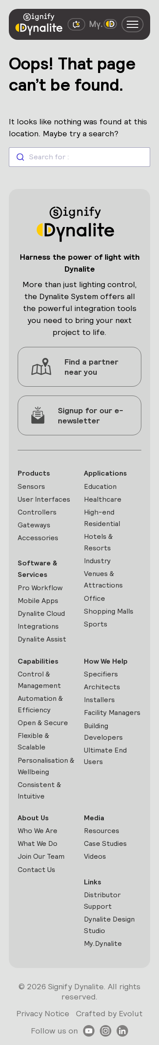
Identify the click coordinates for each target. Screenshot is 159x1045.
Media (94, 817)
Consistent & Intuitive (39, 790)
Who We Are (37, 830)
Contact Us (36, 869)
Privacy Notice (42, 1013)
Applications (105, 473)
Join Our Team (41, 856)
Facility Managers (112, 712)
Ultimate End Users (105, 755)
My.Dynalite (103, 943)
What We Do (37, 843)
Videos (95, 856)
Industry (97, 560)
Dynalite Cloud (41, 613)
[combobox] (79, 157)
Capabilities (38, 661)
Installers (99, 699)
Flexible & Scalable (33, 741)
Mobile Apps (38, 600)
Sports (95, 624)
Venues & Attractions (103, 579)
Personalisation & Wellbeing (46, 766)
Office (94, 598)
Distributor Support (102, 900)
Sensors (31, 486)
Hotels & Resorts (98, 542)
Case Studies (105, 843)
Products (34, 473)
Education (100, 486)
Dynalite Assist (42, 639)
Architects (102, 687)
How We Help (106, 661)
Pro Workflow (40, 587)
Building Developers (103, 731)
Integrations (38, 626)
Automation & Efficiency (40, 704)
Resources (101, 830)
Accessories (38, 537)
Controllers (37, 512)
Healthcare (102, 499)
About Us (33, 817)
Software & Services (37, 568)
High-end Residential (102, 517)
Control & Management (39, 679)
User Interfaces (44, 499)
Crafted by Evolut (109, 1013)
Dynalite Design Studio (109, 924)
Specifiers (101, 674)
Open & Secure (43, 722)
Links (92, 882)
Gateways (34, 525)
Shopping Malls (108, 611)
